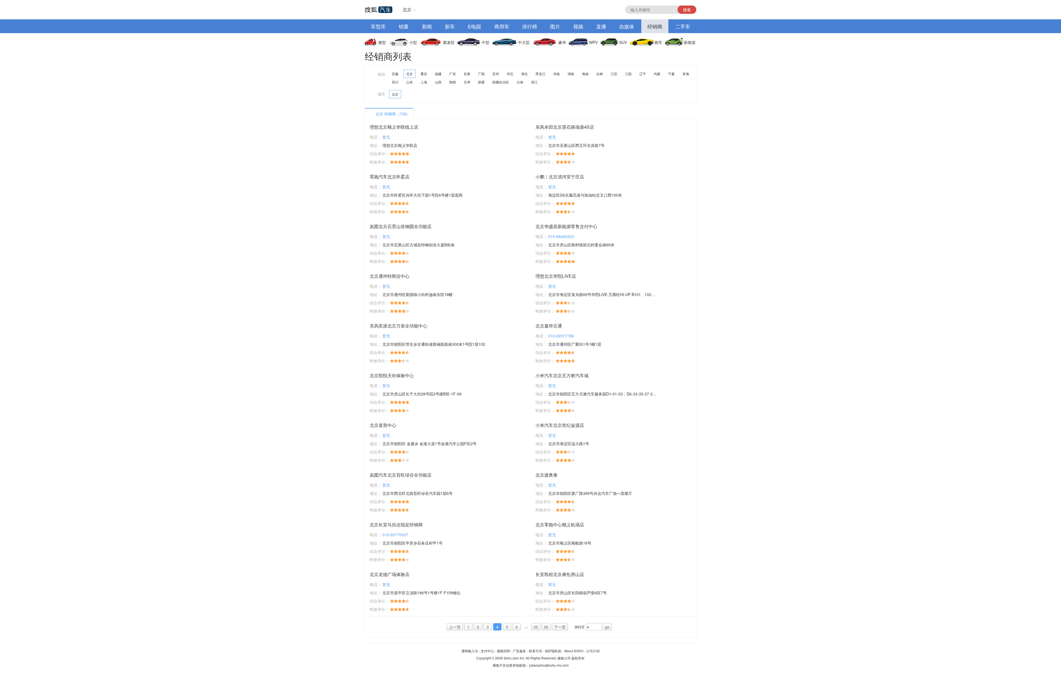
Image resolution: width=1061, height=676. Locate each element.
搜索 (687, 9)
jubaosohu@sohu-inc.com (549, 665)
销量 (404, 26)
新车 (450, 26)
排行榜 (529, 26)
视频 (578, 26)
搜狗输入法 (469, 650)
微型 (382, 42)
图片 (555, 26)
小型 (413, 42)
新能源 (689, 42)
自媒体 (626, 26)
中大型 (524, 42)
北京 (407, 9)
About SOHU (574, 650)
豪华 (562, 42)
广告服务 (519, 650)
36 (546, 627)
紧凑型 (449, 42)
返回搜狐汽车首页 (378, 10)
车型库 (378, 26)
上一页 (455, 627)
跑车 (658, 42)
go (607, 627)
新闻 (427, 26)
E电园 (474, 26)
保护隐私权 (553, 650)
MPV (593, 42)
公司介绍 (593, 650)
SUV (623, 42)
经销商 (654, 26)
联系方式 (535, 650)
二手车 (682, 26)
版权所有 (578, 658)
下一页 (560, 627)
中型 (485, 42)
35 (536, 627)
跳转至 (580, 626)
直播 (601, 26)
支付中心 (487, 650)
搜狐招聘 (503, 650)
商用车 (501, 26)
